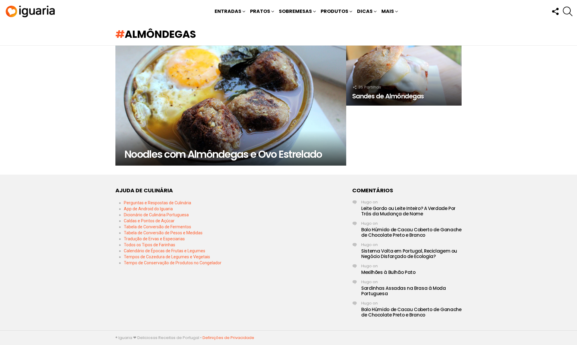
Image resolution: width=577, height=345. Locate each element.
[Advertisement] (288, 229)
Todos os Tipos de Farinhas (149, 244)
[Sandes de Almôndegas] (404, 76)
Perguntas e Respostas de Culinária (157, 202)
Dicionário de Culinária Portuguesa (156, 214)
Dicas (365, 11)
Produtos (334, 11)
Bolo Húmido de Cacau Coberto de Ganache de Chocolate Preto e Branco (411, 232)
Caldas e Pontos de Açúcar (149, 220)
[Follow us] (555, 11)
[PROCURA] (567, 11)
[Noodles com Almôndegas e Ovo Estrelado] (230, 106)
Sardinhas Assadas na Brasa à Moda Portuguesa (403, 291)
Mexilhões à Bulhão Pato (388, 272)
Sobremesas (295, 11)
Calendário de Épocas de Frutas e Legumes (164, 250)
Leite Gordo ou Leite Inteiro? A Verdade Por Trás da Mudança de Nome (408, 211)
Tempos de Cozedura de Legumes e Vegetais (167, 256)
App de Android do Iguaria (148, 208)
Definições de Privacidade (228, 337)
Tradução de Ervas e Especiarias (154, 238)
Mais (387, 11)
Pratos (260, 11)
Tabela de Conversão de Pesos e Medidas (163, 232)
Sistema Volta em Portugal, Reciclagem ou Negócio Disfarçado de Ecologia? (409, 254)
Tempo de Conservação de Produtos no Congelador (172, 262)
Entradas (228, 11)
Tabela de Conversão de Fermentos (157, 226)
